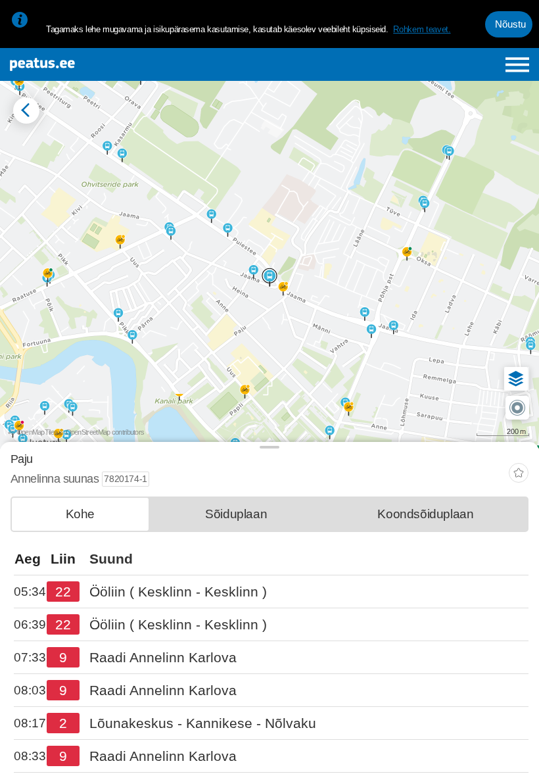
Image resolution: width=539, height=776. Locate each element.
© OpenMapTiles (33, 432)
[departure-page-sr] (30, 592)
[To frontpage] (99, 64)
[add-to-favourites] (518, 474)
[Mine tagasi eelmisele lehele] (26, 110)
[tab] (80, 514)
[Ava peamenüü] (517, 65)
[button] (516, 379)
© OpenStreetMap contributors (101, 432)
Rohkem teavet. (421, 29)
